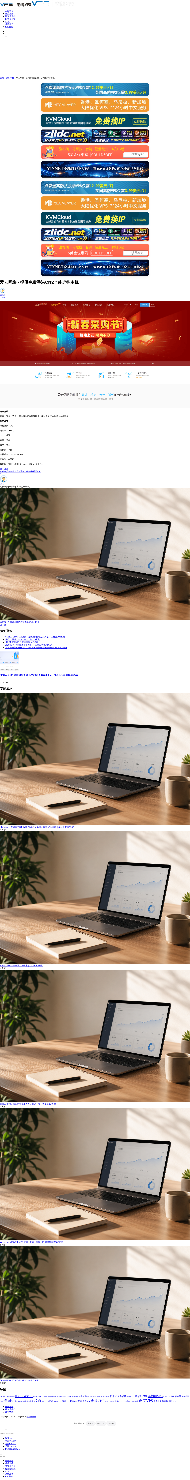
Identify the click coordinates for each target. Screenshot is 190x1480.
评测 (50, 1401)
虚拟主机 (9, 13)
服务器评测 (10, 19)
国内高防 (71, 1396)
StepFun (111, 1423)
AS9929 (2, 1396)
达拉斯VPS (57, 1401)
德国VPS (94, 1396)
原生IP (59, 1396)
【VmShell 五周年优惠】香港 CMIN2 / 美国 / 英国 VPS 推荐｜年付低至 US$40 (37, 827)
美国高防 (29, 1401)
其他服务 (9, 24)
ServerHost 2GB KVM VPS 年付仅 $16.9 (19, 1380)
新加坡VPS (106, 1396)
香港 (79, 1401)
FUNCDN (100, 1423)
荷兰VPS (44, 1401)
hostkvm (12, 1396)
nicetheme (31, 1417)
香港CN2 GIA (109, 1401)
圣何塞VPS (86, 1396)
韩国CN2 (65, 1401)
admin (2, 484)
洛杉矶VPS (155, 1396)
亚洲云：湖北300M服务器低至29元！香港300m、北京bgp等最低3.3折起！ (40, 675)
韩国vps (73, 1401)
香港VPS (146, 1401)
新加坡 (99, 1396)
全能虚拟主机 (18, 471)
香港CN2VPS (120, 1401)
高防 (166, 1401)
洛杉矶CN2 (141, 1396)
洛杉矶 (122, 1396)
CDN (7, 21)
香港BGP (86, 1401)
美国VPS (10, 1401)
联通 (37, 1401)
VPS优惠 (44, 1396)
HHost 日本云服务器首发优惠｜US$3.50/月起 (21, 965)
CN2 (7, 1396)
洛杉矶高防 (166, 1396)
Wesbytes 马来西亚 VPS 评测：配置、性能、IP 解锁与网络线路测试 (31, 1242)
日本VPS (114, 1396)
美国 (183, 1396)
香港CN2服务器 (132, 1401)
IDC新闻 (9, 27)
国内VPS (65, 1396)
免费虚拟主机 (6, 471)
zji (49, 1396)
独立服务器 (10, 16)
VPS (39, 1396)
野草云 (90, 1423)
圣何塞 (77, 1396)
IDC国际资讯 (24, 1396)
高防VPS (172, 1401)
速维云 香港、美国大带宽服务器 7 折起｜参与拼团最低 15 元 (28, 1103)
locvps (35, 1396)
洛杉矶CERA (131, 1396)
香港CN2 (37, 471)
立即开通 (4, 469)
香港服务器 (158, 1401)
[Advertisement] (95, 57)
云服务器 (9, 11)
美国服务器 (22, 1401)
